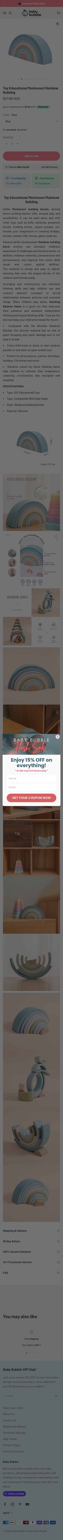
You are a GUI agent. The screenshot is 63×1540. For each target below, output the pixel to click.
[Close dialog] (57, 737)
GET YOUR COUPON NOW (31, 798)
